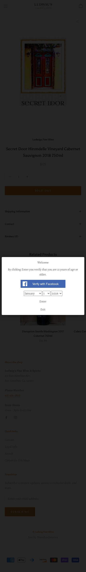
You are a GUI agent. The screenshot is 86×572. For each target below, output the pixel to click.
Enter (42, 301)
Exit (42, 309)
